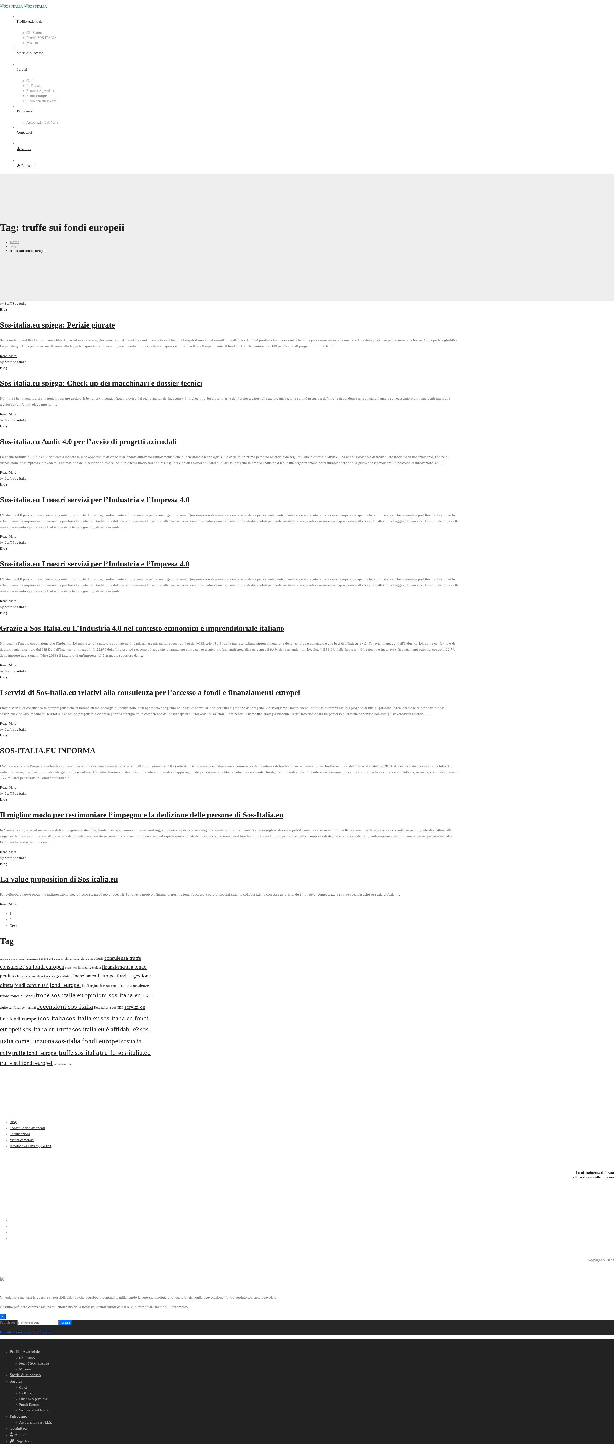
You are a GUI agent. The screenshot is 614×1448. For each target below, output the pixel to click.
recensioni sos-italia (65, 1006)
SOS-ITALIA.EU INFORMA (47, 750)
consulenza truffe (122, 958)
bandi (42, 958)
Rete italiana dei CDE (109, 1007)
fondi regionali (92, 986)
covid (68, 967)
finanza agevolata (89, 967)
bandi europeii (55, 959)
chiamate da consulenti (83, 958)
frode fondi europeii (17, 996)
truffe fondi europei (35, 1053)
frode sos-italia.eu (59, 995)
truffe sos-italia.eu (125, 1052)
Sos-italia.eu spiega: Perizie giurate (57, 325)
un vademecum (62, 1064)
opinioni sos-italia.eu (112, 995)
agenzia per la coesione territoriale (19, 959)
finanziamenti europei (93, 975)
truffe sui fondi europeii (26, 1063)
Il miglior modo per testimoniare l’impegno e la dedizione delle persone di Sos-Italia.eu (141, 814)
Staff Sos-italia (15, 303)
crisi (74, 967)
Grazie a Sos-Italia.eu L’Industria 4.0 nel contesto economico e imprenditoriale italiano (142, 628)
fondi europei (65, 985)
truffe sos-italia (79, 1052)
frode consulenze (134, 985)
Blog (3, 309)
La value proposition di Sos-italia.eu (59, 879)
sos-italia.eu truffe (47, 1029)
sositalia (131, 1041)
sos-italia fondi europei (87, 1041)
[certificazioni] (307, 1155)
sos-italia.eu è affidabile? (105, 1029)
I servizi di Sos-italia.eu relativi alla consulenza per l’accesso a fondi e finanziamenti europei (150, 692)
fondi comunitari (31, 985)
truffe (5, 1053)
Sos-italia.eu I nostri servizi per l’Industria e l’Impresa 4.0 (94, 499)
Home (14, 242)
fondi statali (110, 986)
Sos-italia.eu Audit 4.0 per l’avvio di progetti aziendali (88, 441)
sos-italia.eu (83, 1018)
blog (13, 246)
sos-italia (52, 1018)
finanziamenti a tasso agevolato (44, 976)
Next (13, 926)
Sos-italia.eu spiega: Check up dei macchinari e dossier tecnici (101, 383)
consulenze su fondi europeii (32, 967)
